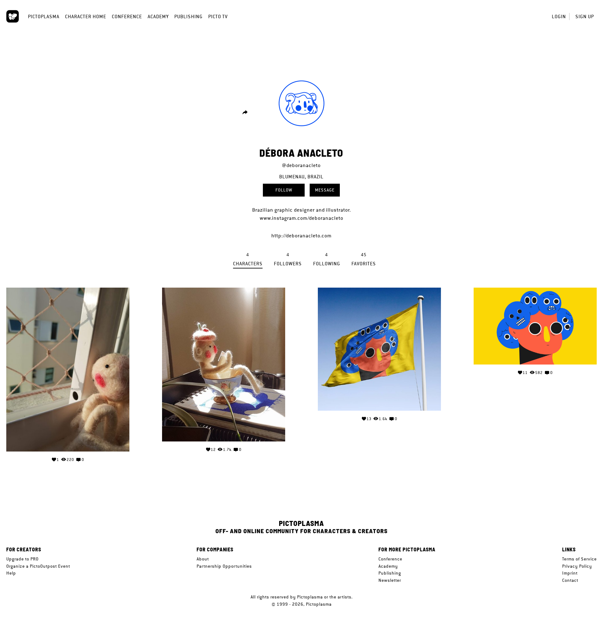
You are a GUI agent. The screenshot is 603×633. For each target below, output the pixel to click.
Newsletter (389, 580)
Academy (158, 16)
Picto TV (218, 16)
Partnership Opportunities (224, 566)
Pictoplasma (43, 16)
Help (11, 573)
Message (324, 190)
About (203, 559)
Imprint (570, 573)
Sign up (584, 16)
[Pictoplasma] (12, 16)
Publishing (188, 16)
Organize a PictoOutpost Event (38, 566)
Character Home (85, 16)
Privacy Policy (577, 566)
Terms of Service (579, 559)
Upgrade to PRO (22, 559)
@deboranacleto (301, 165)
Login (559, 16)
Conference (127, 16)
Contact (570, 580)
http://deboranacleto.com (301, 235)
